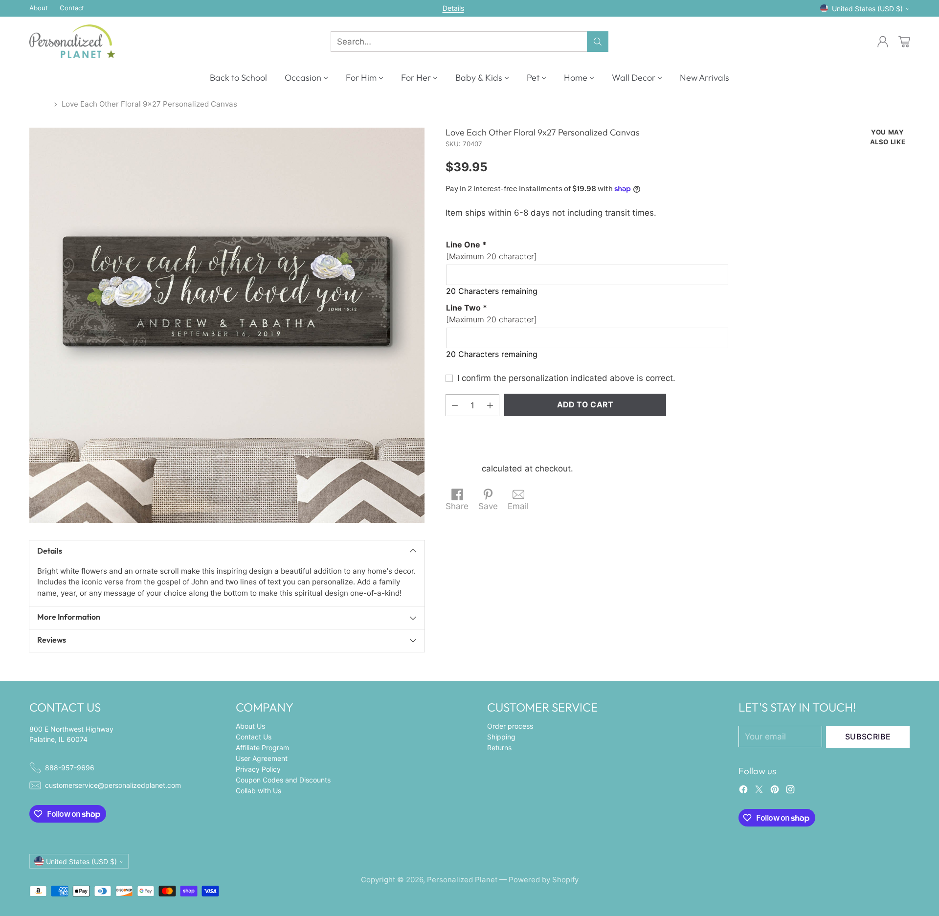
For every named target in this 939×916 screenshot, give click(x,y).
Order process (510, 726)
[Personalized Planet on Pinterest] (775, 791)
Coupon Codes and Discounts (283, 780)
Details (453, 8)
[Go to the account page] (882, 41)
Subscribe (868, 736)
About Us (250, 726)
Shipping (462, 468)
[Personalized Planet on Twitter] (759, 791)
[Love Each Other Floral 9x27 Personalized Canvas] (227, 325)
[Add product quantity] (490, 405)
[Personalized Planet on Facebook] (743, 791)
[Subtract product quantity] (455, 405)
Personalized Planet (462, 879)
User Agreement (262, 758)
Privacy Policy (258, 769)
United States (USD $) (867, 8)
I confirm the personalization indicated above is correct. (566, 378)
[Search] (597, 41)
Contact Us (253, 737)
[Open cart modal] (904, 41)
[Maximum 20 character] (491, 250)
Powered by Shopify (544, 879)
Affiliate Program (262, 747)
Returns (499, 747)
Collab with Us (258, 790)
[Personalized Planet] (72, 41)
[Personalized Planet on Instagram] (790, 791)
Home (39, 104)
